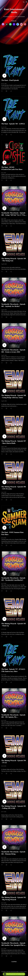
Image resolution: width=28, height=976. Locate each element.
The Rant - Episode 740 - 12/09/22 (13, 124)
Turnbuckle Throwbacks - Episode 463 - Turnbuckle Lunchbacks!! (13, 579)
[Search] (23, 2)
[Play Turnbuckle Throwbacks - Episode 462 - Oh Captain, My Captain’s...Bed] (4, 710)
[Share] (11, 91)
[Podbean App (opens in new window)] (6, 24)
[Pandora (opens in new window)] (17, 24)
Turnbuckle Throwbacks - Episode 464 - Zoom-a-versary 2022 (13, 351)
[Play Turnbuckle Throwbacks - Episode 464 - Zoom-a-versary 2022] (4, 345)
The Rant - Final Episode (10, 80)
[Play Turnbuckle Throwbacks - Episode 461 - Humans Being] (4, 847)
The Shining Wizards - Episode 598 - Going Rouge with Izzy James (13, 396)
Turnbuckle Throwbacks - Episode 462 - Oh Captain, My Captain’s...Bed (13, 716)
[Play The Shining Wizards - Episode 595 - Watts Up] (4, 619)
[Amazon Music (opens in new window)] (14, 24)
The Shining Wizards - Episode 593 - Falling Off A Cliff (13, 807)
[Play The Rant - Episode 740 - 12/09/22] (4, 119)
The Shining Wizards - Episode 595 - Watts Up (13, 625)
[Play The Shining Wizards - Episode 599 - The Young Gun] (4, 254)
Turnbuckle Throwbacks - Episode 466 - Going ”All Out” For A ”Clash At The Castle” (13, 214)
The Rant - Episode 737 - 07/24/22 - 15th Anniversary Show (13, 670)
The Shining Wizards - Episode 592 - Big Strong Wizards (13, 898)
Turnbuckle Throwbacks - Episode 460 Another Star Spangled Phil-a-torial (13, 944)
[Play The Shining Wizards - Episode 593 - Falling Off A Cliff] (4, 801)
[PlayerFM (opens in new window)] (25, 24)
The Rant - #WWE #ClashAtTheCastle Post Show (11, 168)
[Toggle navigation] (26, 2)
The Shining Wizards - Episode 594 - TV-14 (13, 762)
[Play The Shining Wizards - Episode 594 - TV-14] (4, 756)
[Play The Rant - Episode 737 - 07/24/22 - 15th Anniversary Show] (4, 665)
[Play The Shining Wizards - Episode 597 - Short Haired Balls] (4, 436)
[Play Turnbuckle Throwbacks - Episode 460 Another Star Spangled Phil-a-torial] (4, 938)
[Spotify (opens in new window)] (10, 24)
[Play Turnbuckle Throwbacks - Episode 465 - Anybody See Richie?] (4, 299)
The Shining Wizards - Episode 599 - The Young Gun (13, 260)
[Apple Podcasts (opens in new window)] (3, 24)
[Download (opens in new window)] (6, 91)
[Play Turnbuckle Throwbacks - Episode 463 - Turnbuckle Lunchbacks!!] (4, 573)
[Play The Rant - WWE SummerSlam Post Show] (4, 528)
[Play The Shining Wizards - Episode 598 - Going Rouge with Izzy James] (4, 391)
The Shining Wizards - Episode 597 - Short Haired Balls (13, 442)
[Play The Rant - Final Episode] (4, 76)
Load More (14, 961)
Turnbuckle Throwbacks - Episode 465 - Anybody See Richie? (13, 305)
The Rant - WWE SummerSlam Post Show (12, 533)
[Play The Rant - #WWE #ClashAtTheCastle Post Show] (4, 163)
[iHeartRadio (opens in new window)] (21, 24)
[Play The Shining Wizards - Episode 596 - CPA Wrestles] (4, 482)
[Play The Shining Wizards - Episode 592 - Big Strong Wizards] (4, 893)
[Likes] (2, 91)
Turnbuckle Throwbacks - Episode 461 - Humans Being (13, 853)
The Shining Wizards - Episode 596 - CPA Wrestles (13, 488)
